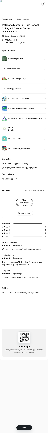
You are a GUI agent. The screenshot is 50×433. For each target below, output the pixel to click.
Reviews (18, 19)
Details (11, 130)
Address (26, 19)
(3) (16, 31)
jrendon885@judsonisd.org (16, 163)
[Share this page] (43, 4)
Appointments (7, 19)
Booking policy (11, 179)
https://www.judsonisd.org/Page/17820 (21, 168)
